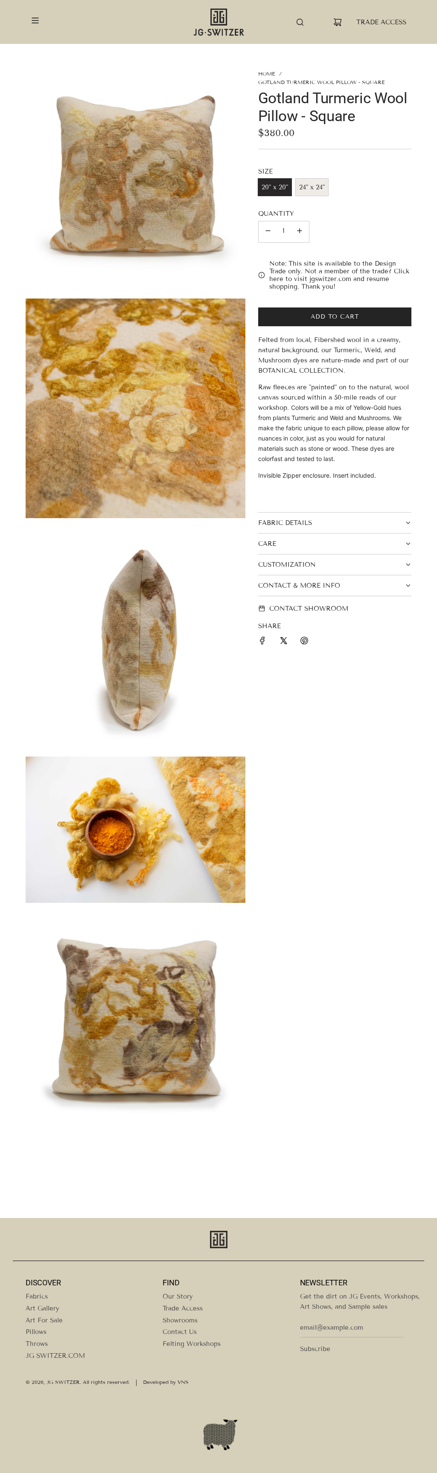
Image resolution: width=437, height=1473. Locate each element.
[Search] (300, 22)
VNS (183, 1382)
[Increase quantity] (299, 231)
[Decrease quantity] (268, 231)
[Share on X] (283, 642)
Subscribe (315, 1349)
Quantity (276, 213)
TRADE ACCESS (381, 22)
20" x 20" (275, 187)
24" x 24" (312, 187)
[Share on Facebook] (262, 642)
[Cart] (337, 22)
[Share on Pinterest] (304, 642)
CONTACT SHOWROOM (308, 608)
